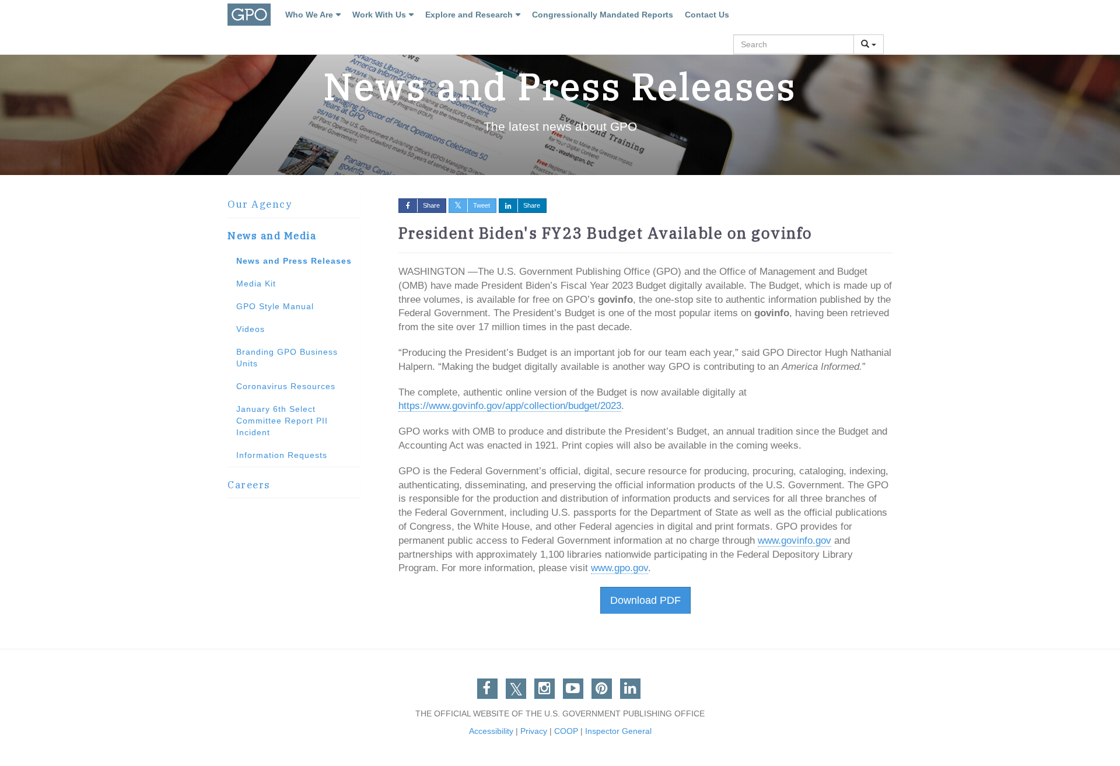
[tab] (294, 205)
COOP (566, 731)
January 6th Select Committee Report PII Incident (282, 420)
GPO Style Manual (275, 306)
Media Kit (256, 283)
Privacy (533, 731)
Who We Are (309, 14)
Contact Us (707, 14)
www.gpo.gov (619, 567)
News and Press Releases (294, 260)
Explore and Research (469, 14)
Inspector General (618, 731)
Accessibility (491, 731)
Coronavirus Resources (285, 386)
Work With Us (379, 14)
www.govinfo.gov (794, 540)
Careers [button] (249, 484)
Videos (250, 329)
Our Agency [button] (260, 204)
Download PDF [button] (645, 600)
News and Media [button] (272, 235)
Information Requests (281, 455)
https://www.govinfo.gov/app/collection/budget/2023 (509, 405)
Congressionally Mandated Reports (602, 14)
